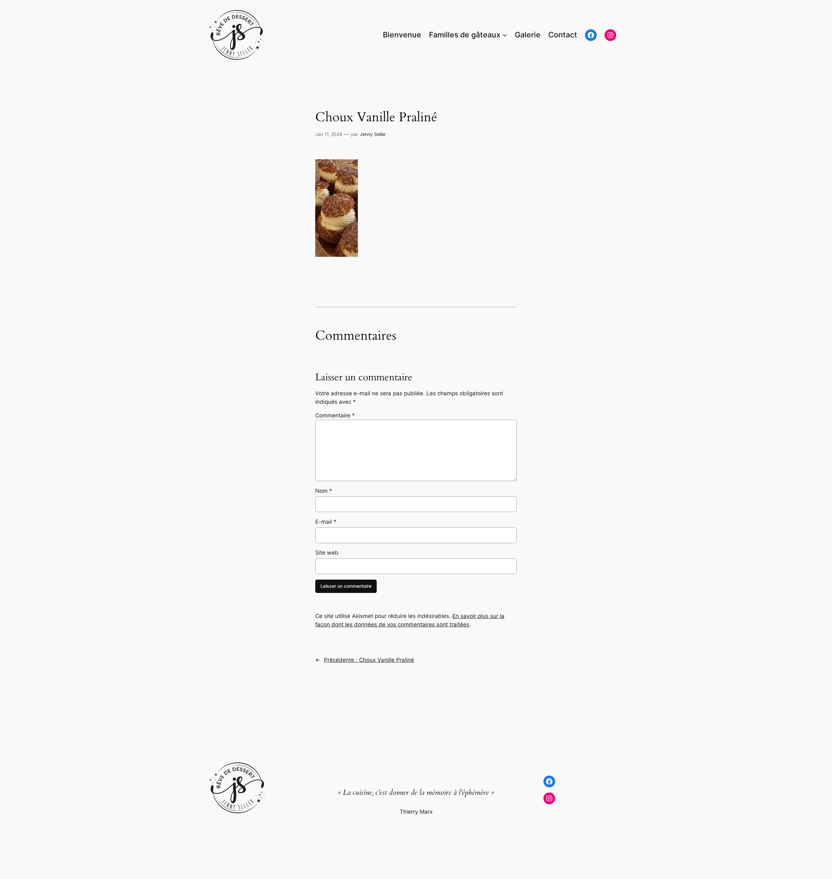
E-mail (325, 521)
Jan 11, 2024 (328, 134)
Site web (326, 552)
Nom (323, 491)
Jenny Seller (373, 134)
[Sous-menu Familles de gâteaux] (504, 35)
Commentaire (335, 415)
